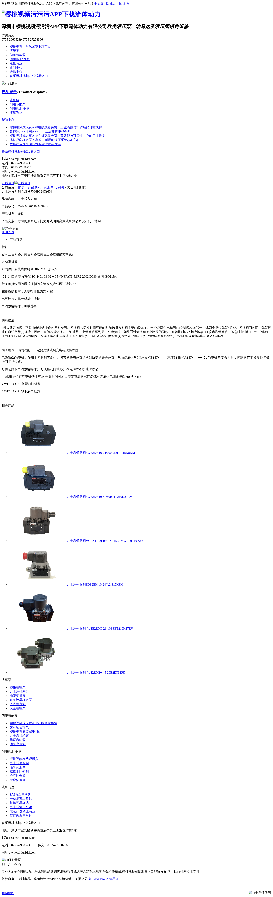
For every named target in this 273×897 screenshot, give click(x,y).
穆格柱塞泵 (18, 687)
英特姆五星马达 (21, 815)
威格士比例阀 (19, 771)
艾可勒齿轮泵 (19, 727)
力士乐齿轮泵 (19, 735)
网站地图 (123, 3)
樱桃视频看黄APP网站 (25, 731)
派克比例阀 (18, 775)
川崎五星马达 (19, 803)
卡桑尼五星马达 (21, 798)
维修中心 (16, 71)
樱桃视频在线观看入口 (26, 759)
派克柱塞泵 (18, 704)
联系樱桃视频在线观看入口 (29, 76)
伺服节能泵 (18, 55)
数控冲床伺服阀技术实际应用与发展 (35, 144)
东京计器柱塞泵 (21, 700)
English (110, 3)
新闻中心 (16, 67)
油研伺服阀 (18, 767)
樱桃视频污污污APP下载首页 (30, 46)
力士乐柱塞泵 (19, 691)
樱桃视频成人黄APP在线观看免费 (33, 723)
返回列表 (8, 232)
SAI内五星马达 (20, 794)
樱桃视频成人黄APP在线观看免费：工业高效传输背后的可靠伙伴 (56, 127)
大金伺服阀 (18, 780)
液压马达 (16, 63)
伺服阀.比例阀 (20, 59)
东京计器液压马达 (22, 811)
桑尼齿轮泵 (18, 740)
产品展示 (9, 92)
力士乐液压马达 (21, 807)
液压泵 (14, 50)
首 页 (21, 187)
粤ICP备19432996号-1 (103, 879)
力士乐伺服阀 (19, 763)
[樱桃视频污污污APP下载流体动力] (51, 14)
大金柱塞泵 (18, 708)
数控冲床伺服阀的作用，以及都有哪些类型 (40, 131)
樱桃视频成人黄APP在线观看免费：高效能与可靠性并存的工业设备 (57, 135)
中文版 (99, 3)
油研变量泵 (18, 695)
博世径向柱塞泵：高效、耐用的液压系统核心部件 (45, 140)
